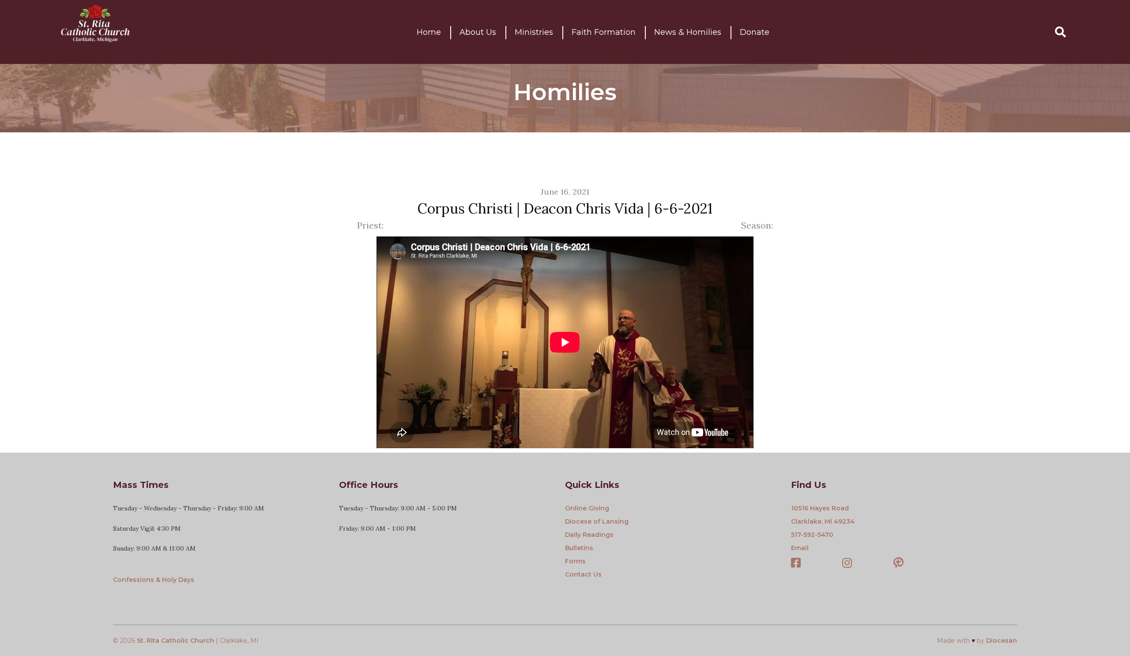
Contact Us (583, 574)
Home (429, 32)
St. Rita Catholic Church (175, 641)
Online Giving (587, 508)
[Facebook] (796, 563)
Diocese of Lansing (597, 521)
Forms (575, 561)
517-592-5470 (812, 535)
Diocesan (1001, 641)
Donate (754, 32)
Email (800, 548)
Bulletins (579, 548)
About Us (478, 32)
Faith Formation (604, 32)
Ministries (534, 32)
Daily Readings (589, 535)
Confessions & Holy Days (153, 580)
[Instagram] (847, 563)
